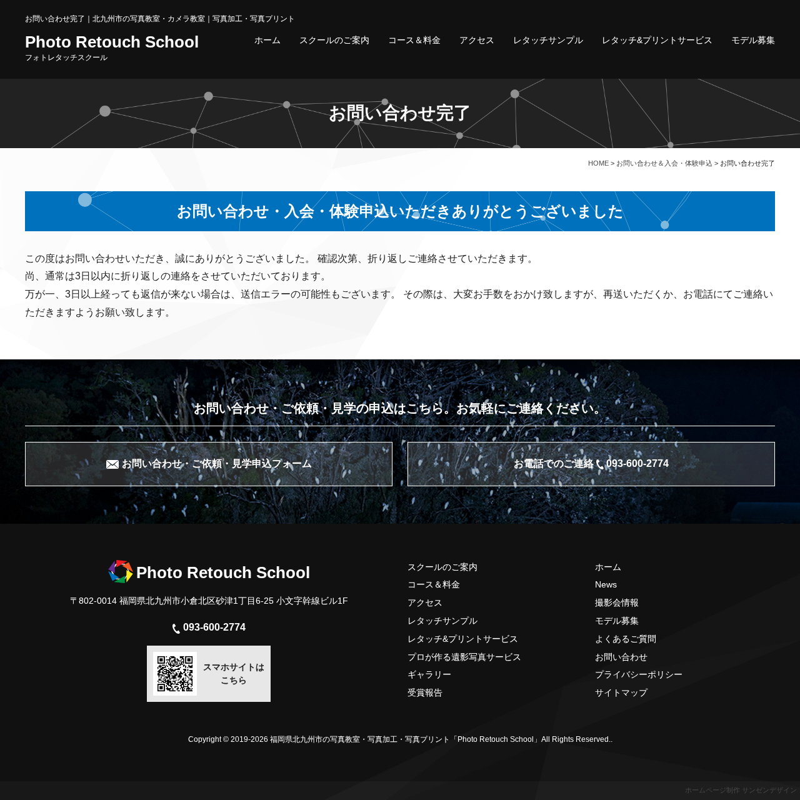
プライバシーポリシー (638, 674)
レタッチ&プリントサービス (657, 40)
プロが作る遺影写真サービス (464, 657)
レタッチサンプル (548, 40)
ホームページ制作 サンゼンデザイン (741, 790)
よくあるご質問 (625, 639)
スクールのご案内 (334, 40)
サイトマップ (621, 693)
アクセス (476, 40)
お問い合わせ (621, 657)
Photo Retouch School (112, 47)
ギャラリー (429, 674)
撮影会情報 (617, 603)
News (606, 584)
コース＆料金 (414, 40)
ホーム (267, 40)
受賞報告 (425, 693)
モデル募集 (753, 40)
